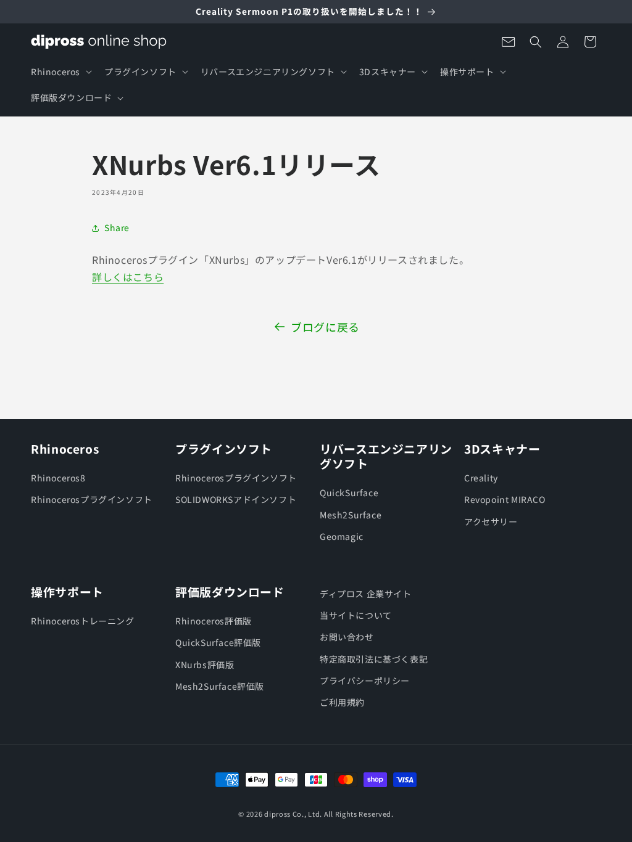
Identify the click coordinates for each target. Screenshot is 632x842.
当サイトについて (356, 615)
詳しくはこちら (128, 276)
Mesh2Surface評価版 (219, 686)
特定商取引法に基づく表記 (374, 659)
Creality (481, 478)
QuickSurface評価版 (218, 642)
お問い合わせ (347, 637)
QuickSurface (349, 492)
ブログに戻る (325, 327)
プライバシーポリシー (365, 680)
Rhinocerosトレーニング (83, 621)
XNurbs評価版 (204, 664)
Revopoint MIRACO (505, 499)
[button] (60, 71)
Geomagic (342, 536)
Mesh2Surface (350, 515)
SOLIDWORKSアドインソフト (235, 499)
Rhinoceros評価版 (213, 621)
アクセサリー (491, 521)
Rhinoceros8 (58, 478)
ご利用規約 (342, 702)
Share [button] (117, 227)
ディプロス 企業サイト (366, 593)
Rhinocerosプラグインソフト (91, 499)
